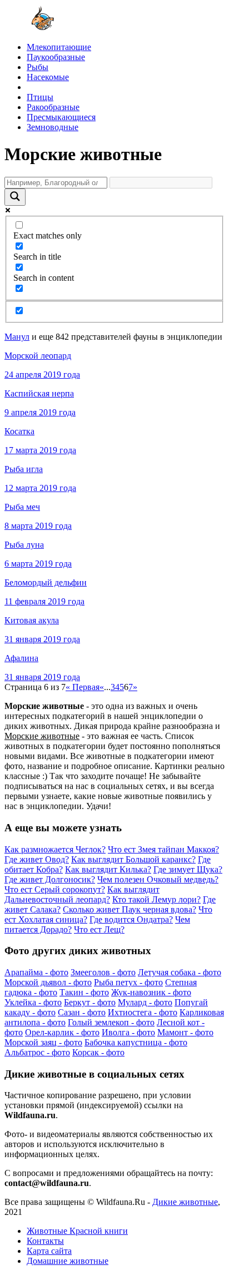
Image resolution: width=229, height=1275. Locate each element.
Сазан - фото (82, 1012)
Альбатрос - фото (37, 1052)
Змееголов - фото (103, 972)
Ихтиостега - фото (142, 1012)
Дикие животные (185, 1202)
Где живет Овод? (36, 859)
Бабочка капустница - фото (135, 1042)
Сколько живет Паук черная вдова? (129, 909)
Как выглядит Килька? (108, 869)
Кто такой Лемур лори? (156, 899)
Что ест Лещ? (99, 929)
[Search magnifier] (15, 197)
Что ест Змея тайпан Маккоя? (163, 849)
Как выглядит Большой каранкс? (133, 859)
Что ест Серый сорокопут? (54, 889)
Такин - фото (84, 992)
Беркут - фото (90, 1002)
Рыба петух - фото (128, 982)
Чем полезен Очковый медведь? (157, 879)
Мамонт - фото (185, 1032)
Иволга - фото (128, 1032)
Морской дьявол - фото (48, 982)
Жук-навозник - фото (151, 992)
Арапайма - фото (36, 972)
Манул (16, 336)
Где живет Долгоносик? (49, 879)
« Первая (82, 687)
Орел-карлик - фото (62, 1032)
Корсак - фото (98, 1052)
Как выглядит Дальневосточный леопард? (82, 894)
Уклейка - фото (33, 1002)
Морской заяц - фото (43, 1042)
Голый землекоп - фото (111, 1022)
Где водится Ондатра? (131, 919)
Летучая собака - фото (179, 972)
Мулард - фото (145, 1002)
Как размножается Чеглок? (55, 849)
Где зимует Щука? (187, 869)
